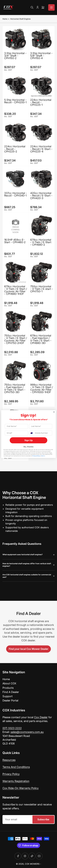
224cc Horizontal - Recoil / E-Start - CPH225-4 (41, 149)
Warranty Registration (15, 781)
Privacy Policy (11, 774)
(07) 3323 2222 (12, 728)
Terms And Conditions (16, 767)
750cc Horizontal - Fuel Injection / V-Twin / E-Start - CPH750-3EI (14, 388)
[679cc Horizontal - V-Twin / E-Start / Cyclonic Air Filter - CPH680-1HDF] (15, 272)
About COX (9, 683)
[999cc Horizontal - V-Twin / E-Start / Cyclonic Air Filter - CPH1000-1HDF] (41, 370)
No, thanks (28, 446)
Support (7, 696)
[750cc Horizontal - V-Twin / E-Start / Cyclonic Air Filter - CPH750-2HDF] (15, 321)
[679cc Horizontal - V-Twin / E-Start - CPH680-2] (41, 225)
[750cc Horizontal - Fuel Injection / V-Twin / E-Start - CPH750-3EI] (15, 370)
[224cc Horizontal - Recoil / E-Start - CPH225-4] (41, 132)
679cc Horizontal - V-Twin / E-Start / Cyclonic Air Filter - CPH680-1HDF (15, 290)
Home (4, 19)
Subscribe (43, 819)
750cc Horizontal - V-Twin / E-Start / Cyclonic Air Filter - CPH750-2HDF (15, 339)
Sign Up (28, 440)
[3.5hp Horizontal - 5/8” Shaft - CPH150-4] (41, 39)
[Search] (32, 7)
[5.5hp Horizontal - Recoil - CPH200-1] (15, 85)
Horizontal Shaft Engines (20, 19)
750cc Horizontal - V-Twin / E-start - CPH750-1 (41, 289)
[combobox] (31, 433)
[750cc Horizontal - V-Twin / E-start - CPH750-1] (41, 272)
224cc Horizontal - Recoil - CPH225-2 (14, 149)
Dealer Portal (10, 700)
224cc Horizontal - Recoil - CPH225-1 (40, 102)
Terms (43, 456)
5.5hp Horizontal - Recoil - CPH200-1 (15, 101)
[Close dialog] (54, 412)
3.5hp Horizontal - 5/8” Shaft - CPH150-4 (41, 56)
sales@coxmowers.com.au (27, 732)
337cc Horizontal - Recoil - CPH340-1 (15, 194)
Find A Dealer (10, 692)
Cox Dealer (41, 717)
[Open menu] (51, 7)
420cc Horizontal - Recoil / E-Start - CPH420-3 (41, 196)
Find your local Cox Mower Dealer (28, 648)
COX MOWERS (32, 864)
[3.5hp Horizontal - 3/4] (15, 39)
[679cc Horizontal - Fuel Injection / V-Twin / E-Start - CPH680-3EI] (41, 321)
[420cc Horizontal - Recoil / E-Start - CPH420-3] (41, 179)
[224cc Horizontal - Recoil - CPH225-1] (41, 85)
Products (8, 687)
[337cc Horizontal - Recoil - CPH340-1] (15, 179)
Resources (8, 760)
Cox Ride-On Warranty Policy (20, 788)
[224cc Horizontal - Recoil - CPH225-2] (15, 132)
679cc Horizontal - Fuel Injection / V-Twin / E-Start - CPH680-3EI (40, 339)
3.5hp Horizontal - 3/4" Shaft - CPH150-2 (15, 56)
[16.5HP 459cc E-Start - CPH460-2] (15, 225)
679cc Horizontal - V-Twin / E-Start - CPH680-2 (40, 242)
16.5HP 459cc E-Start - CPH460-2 (15, 241)
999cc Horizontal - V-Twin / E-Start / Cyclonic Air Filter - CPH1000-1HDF (41, 388)
